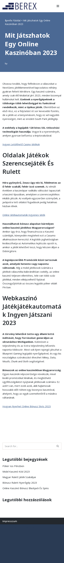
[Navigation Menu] (58, 6)
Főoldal (17, 20)
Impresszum (9, 521)
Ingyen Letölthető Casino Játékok (21, 144)
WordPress (32, 527)
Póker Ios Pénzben (13, 466)
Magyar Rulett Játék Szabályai (19, 477)
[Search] (58, 446)
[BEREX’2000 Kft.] (20, 6)
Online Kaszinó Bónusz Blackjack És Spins (25, 488)
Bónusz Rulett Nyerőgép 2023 (19, 482)
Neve (5, 527)
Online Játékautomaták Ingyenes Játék (23, 215)
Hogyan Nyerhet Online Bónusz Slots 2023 (26, 406)
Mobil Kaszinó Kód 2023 (16, 471)
